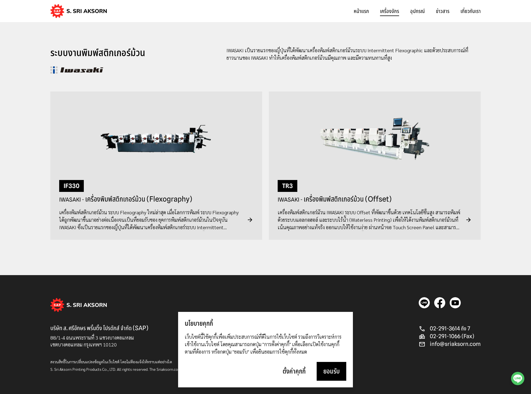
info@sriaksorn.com (455, 344)
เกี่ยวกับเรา (470, 11)
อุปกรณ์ (417, 11)
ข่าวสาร (442, 11)
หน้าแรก (361, 11)
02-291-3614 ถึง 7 (450, 328)
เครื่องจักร (389, 11)
